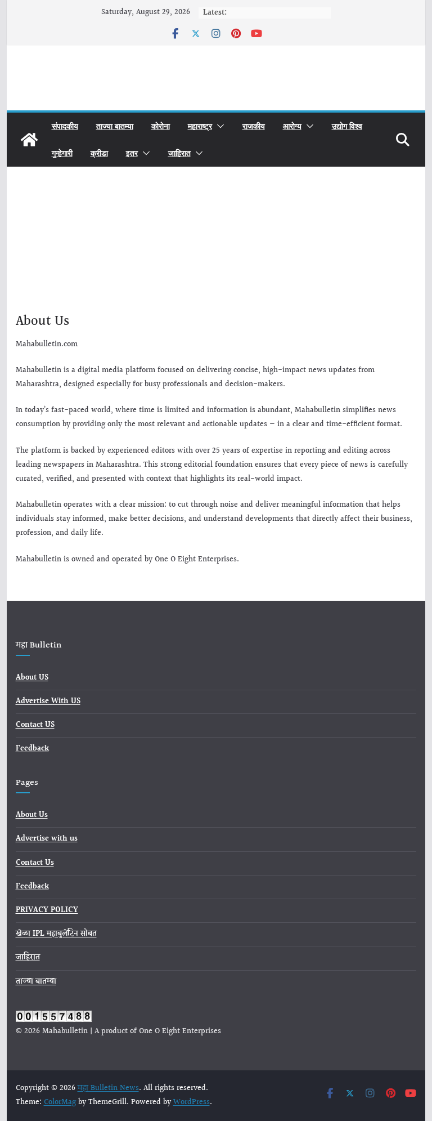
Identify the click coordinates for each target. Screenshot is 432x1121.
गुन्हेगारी (62, 153)
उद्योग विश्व (347, 125)
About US (32, 678)
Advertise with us (47, 839)
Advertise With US (48, 701)
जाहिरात (179, 153)
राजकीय (253, 125)
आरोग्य (292, 125)
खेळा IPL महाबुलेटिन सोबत (56, 934)
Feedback (32, 749)
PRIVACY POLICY (47, 910)
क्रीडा (99, 153)
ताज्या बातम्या (114, 125)
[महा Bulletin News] (29, 139)
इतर (132, 153)
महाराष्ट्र (200, 125)
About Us (32, 815)
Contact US (35, 725)
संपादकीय (65, 125)
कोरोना (160, 125)
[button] (218, 126)
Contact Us (35, 863)
